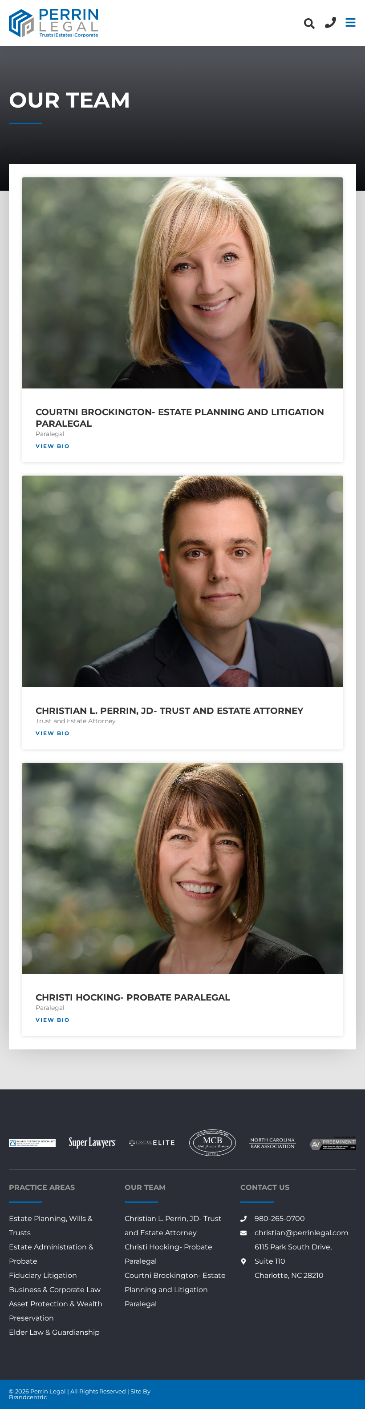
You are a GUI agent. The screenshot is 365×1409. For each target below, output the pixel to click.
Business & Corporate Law (55, 1289)
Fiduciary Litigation (43, 1275)
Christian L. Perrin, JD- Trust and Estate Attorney (170, 710)
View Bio (53, 446)
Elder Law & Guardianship (54, 1332)
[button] (309, 23)
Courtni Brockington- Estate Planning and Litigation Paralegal (175, 1289)
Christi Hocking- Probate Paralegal (133, 997)
